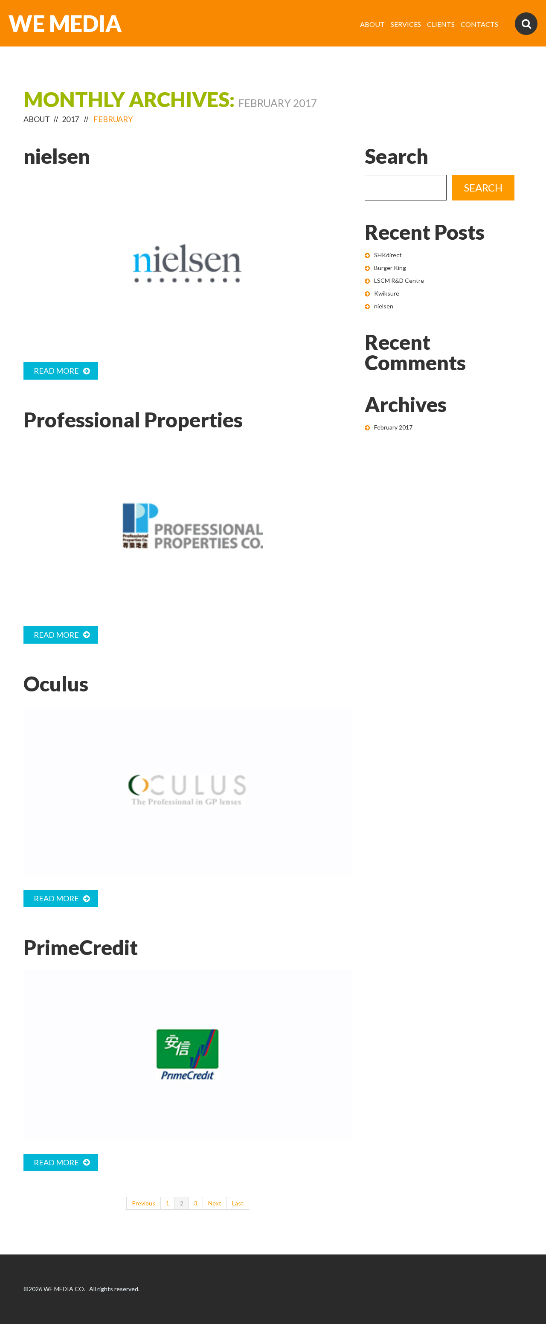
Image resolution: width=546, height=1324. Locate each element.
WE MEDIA (65, 23)
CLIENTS (441, 24)
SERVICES (406, 24)
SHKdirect (388, 254)
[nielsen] (187, 263)
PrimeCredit (80, 947)
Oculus (55, 683)
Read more (56, 370)
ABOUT (372, 24)
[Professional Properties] (187, 527)
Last (238, 1203)
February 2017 (393, 427)
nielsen (56, 156)
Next (214, 1203)
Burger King (390, 267)
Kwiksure (386, 293)
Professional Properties (133, 419)
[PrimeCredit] (187, 1054)
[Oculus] (187, 791)
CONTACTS (479, 24)
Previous (143, 1203)
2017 (70, 119)
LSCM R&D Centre (399, 280)
